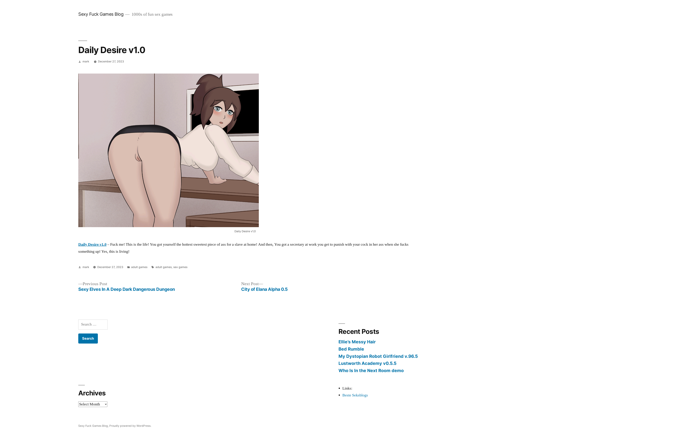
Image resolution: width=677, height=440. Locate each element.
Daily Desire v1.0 (92, 244)
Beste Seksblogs (355, 395)
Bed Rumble (351, 349)
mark (86, 61)
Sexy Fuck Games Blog (100, 14)
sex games (180, 267)
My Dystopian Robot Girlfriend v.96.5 (378, 356)
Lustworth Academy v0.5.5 (367, 363)
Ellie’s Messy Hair (357, 341)
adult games (139, 267)
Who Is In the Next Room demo (371, 370)
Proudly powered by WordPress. (130, 425)
